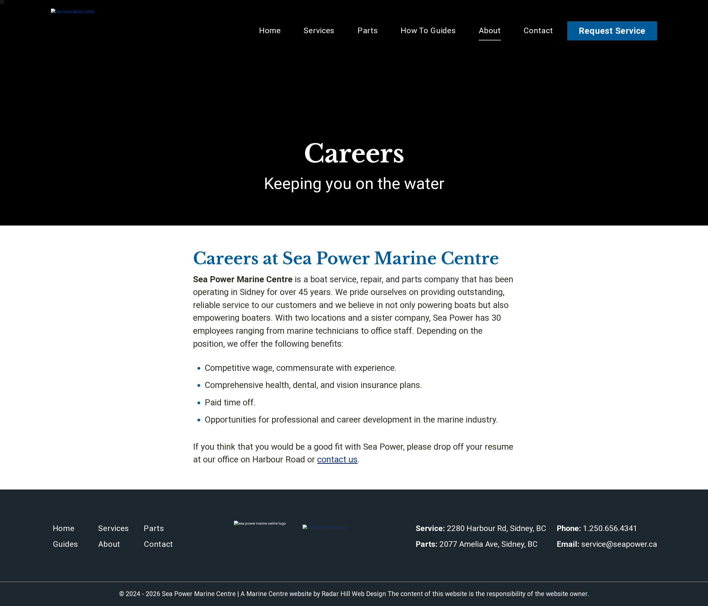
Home (270, 30)
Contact (538, 30)
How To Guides (428, 30)
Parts (368, 30)
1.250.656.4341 (610, 528)
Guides (65, 544)
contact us (337, 459)
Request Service (612, 31)
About (490, 30)
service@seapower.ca (619, 544)
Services (319, 30)
